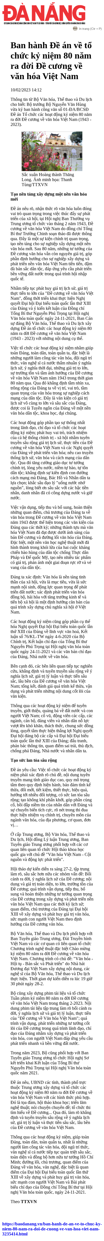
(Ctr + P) (90, 28)
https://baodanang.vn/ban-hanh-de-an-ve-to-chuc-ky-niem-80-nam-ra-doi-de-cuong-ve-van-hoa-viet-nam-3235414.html (52, 1228)
